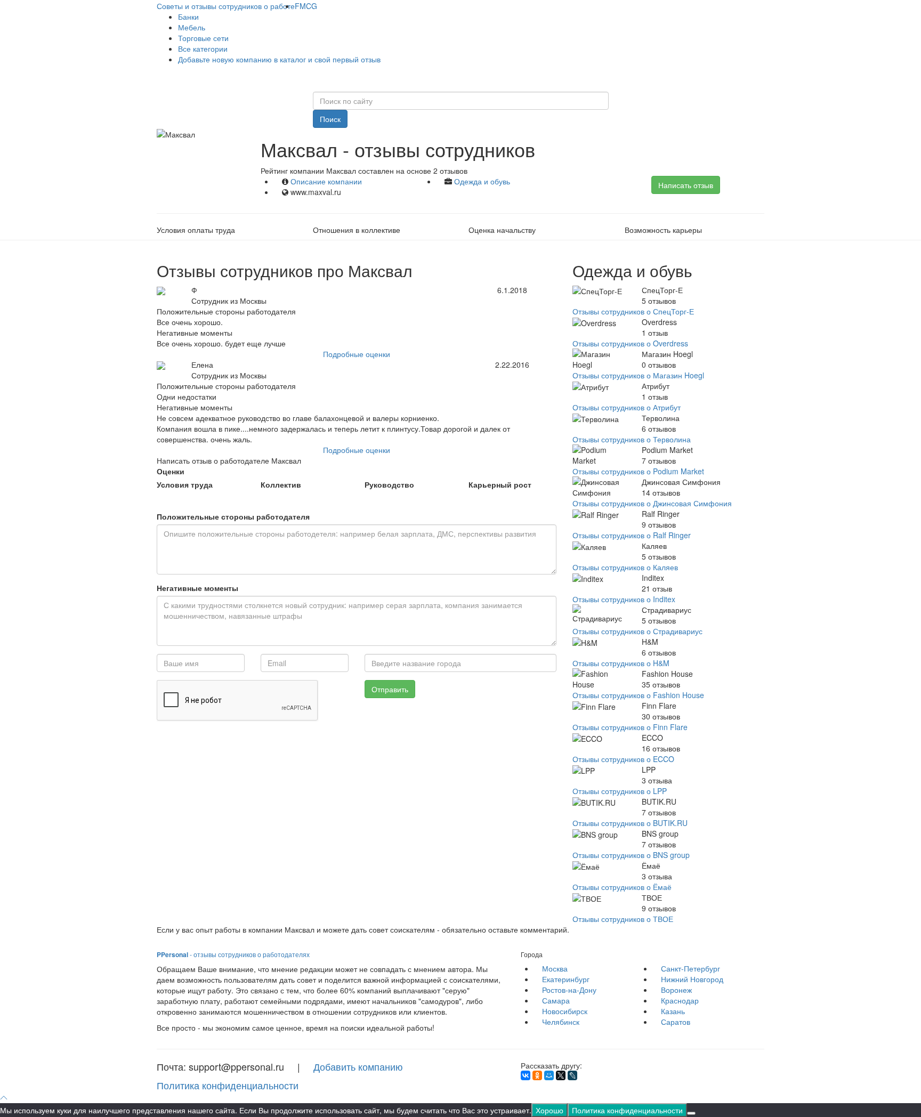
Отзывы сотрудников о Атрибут (626, 407)
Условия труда (185, 484)
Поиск (330, 119)
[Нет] (691, 1113)
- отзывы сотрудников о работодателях (233, 954)
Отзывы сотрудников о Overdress (630, 343)
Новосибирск (564, 1011)
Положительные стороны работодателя (233, 516)
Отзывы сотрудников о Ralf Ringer (631, 535)
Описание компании (326, 181)
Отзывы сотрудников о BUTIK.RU (630, 822)
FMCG (306, 6)
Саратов (675, 1021)
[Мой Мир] (549, 1075)
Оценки (170, 471)
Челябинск (560, 1021)
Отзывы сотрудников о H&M (620, 663)
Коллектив (281, 484)
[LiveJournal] (572, 1075)
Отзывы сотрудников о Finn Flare (630, 727)
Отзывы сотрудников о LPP (619, 791)
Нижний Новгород (692, 979)
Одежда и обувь (482, 181)
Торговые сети (203, 38)
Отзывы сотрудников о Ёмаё (622, 886)
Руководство (389, 484)
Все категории (203, 48)
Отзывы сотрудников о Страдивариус (637, 631)
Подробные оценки (356, 354)
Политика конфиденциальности (227, 1085)
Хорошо (549, 1110)
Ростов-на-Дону (569, 989)
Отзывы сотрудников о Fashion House (638, 695)
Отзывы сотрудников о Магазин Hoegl (638, 375)
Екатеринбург (565, 979)
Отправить (389, 689)
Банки (188, 16)
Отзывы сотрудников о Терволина (631, 439)
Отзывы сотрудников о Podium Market (638, 471)
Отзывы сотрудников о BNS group (631, 854)
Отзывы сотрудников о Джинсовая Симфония (652, 503)
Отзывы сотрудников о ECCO (623, 759)
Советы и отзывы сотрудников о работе (226, 6)
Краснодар (680, 1000)
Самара (556, 1000)
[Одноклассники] (537, 1075)
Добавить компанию (358, 1066)
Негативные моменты (197, 587)
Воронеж (676, 989)
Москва (555, 968)
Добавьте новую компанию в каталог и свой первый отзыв (279, 59)
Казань (673, 1011)
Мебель (191, 27)
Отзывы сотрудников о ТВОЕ (622, 918)
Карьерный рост (499, 484)
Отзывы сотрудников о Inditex (623, 599)
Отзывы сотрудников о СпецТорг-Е (633, 311)
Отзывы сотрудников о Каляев (625, 567)
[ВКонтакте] (525, 1075)
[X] (560, 1075)
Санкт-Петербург (690, 968)
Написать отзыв (685, 185)
